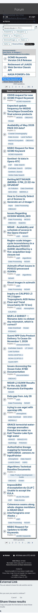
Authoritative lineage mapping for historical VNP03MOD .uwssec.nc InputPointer (20, 451)
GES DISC (12, 192)
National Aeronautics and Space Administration (19, 564)
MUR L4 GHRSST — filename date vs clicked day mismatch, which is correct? (20, 320)
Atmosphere (29, 308)
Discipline (21, 32)
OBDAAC (29, 118)
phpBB (12, 571)
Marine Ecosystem (15, 140)
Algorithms (26, 258)
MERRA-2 (24, 192)
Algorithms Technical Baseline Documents (19, 468)
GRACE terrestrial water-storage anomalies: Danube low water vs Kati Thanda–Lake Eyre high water (21, 430)
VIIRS (24, 462)
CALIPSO (12, 312)
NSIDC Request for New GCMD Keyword (20, 149)
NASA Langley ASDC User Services (22, 563)
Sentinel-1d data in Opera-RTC (17, 160)
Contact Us (19, 569)
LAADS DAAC (14, 462)
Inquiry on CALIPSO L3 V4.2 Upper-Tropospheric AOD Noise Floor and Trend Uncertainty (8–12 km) (21, 299)
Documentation (22, 375)
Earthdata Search (15, 168)
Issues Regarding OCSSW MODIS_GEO (19, 215)
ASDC (18, 308)
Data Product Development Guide (21, 476)
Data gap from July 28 (19, 396)
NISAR (25, 236)
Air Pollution (13, 188)
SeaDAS (22, 223)
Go (21, 597)
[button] (6, 87)
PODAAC (12, 331)
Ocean (11, 121)
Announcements (23, 345)
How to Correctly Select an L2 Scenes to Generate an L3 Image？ (20, 199)
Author (6, 44)
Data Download (27, 188)
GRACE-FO (22, 439)
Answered (8, 32)
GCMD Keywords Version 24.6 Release (20, 59)
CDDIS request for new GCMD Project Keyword (20, 96)
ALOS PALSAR (22, 497)
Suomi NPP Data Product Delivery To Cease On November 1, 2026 (21, 338)
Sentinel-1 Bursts (15, 172)
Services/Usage (10, 40)
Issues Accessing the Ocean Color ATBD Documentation (19, 369)
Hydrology (12, 443)
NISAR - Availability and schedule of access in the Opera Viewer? (20, 230)
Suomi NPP (13, 362)
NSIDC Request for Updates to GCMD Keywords (17, 529)
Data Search (19, 165)
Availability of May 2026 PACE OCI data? (20, 126)
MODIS (19, 118)
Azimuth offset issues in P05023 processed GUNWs (21, 268)
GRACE (11, 439)
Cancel (14, 597)
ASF (10, 165)
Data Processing (21, 206)
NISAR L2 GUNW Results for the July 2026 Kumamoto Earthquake (21, 385)
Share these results (11, 82)
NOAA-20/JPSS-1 (15, 355)
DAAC (6, 36)
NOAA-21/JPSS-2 (15, 358)
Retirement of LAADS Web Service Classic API (20, 67)
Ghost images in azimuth (21, 282)
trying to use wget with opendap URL (20, 409)
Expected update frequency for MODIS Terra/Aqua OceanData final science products (20, 110)
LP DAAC (29, 348)
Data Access (13, 137)
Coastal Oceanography (17, 134)
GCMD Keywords (23, 101)
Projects (17, 36)
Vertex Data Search (16, 175)
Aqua (10, 206)
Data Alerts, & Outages (11, 52)
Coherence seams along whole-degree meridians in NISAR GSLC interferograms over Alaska (21, 510)
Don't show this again (10, 28)
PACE (10, 144)
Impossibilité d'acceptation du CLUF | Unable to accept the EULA (20, 489)
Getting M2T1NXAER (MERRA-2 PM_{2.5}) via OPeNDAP (21, 182)
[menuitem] (14, 555)
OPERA (28, 168)
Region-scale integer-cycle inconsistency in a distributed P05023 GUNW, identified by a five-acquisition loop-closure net (20, 247)
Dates (23, 40)
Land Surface (26, 137)
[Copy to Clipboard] (1, 611)
